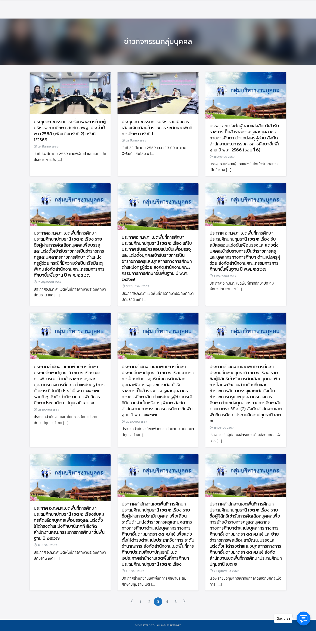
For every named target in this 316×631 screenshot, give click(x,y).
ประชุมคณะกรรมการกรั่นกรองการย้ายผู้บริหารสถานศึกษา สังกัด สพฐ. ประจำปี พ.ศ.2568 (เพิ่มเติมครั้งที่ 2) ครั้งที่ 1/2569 (70, 130)
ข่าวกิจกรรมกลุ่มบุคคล (158, 41)
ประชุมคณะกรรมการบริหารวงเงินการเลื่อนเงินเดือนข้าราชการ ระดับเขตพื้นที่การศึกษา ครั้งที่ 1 (157, 127)
